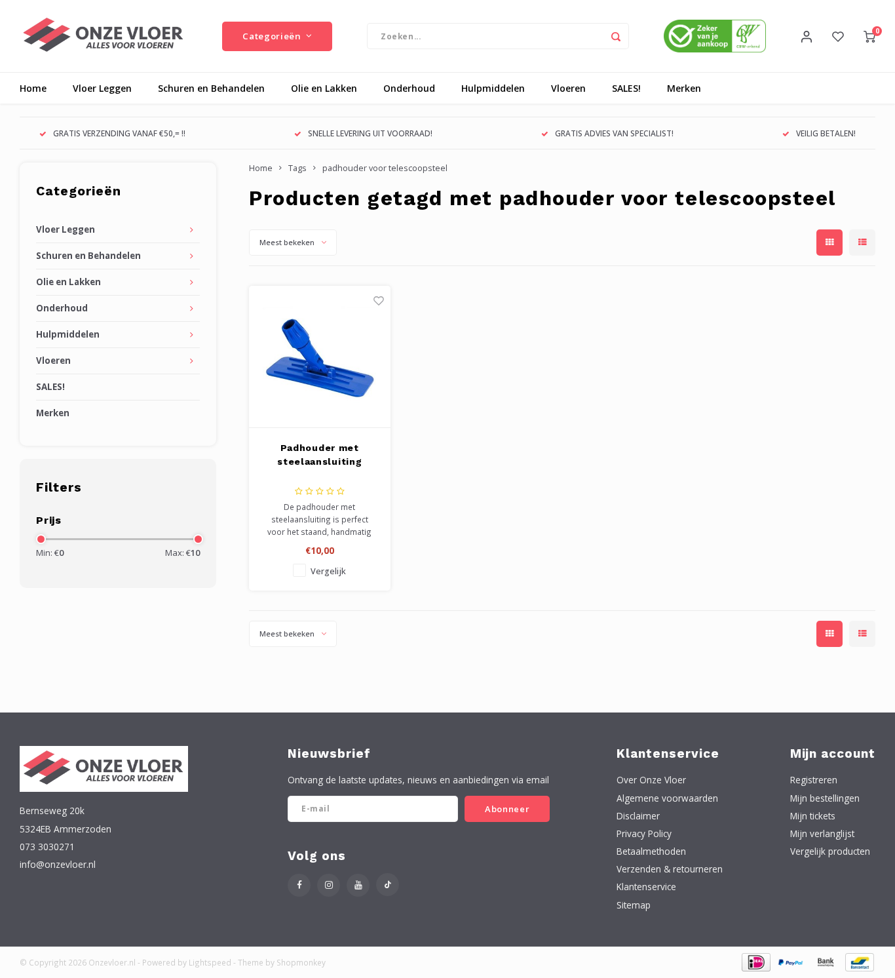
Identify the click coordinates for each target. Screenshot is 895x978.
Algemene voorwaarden (667, 798)
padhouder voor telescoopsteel (384, 168)
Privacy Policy (644, 833)
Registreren (813, 779)
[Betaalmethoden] (755, 961)
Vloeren (568, 88)
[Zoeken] (616, 36)
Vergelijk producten (830, 851)
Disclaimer (638, 816)
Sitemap (634, 905)
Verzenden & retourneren (670, 869)
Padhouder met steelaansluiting (319, 454)
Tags (297, 168)
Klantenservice (646, 886)
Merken (684, 88)
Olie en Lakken (324, 88)
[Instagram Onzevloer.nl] (328, 885)
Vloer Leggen (102, 88)
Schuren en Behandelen (211, 88)
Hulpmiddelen (493, 88)
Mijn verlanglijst (822, 833)
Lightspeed (210, 962)
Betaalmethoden (651, 851)
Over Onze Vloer (651, 779)
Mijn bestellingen (825, 798)
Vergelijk (328, 571)
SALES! (626, 88)
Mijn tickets (812, 816)
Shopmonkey (301, 962)
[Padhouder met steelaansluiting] (320, 357)
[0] (869, 36)
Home (33, 88)
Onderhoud (409, 88)
